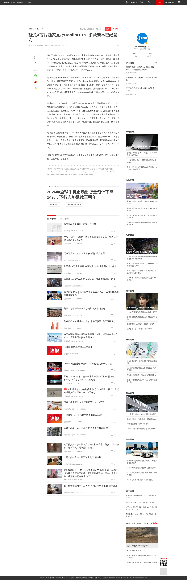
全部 (156, 62)
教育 (139, 523)
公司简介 (71, 578)
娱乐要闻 (130, 291)
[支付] (148, 2)
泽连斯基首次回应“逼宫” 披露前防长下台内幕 (142, 562)
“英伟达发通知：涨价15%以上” (137, 424)
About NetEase (63, 578)
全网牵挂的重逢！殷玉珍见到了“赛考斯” (83, 457)
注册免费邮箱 (169, 2)
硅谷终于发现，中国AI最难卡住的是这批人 (141, 419)
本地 (128, 523)
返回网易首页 (54, 204)
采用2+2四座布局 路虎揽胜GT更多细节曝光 (141, 468)
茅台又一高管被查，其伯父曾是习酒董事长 (141, 375)
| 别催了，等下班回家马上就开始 (140, 502)
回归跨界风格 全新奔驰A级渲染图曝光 (140, 480)
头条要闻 (130, 180)
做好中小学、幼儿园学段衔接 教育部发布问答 (86, 428)
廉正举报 (123, 578)
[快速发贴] (35, 57)
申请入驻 (115, 29)
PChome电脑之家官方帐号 (142, 49)
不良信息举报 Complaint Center (110, 578)
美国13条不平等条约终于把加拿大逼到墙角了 (85, 308)
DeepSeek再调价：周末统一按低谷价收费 (141, 429)
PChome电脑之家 (54, 45)
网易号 (37, 29)
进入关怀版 (28, 2)
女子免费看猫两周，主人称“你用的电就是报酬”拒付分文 (90, 486)
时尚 (133, 523)
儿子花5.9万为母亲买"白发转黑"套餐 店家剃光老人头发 (90, 266)
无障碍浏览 (20, 2)
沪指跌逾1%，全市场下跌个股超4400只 (83, 415)
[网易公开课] (134, 2)
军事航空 (154, 523)
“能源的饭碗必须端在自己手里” (78, 347)
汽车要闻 (130, 439)
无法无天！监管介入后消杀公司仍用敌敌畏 (84, 253)
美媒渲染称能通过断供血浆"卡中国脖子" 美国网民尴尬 (90, 321)
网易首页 (7, 2)
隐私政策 (97, 578)
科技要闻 (130, 393)
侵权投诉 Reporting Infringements (137, 578)
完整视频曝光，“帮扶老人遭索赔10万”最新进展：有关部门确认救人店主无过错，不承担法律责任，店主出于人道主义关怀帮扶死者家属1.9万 (91, 473)
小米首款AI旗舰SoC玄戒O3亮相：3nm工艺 (141, 414)
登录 (160, 2)
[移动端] (127, 2)
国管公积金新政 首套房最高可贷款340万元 (84, 402)
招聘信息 (84, 578)
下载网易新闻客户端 (74, 204)
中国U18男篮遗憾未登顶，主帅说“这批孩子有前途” (88, 363)
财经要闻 (130, 339)
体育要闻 (130, 235)
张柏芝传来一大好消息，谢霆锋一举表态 (140, 324)
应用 (12, 2)
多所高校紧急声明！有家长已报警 (80, 224)
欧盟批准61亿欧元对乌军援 (136, 550)
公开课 (145, 523)
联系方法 (78, 578)
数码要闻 (130, 132)
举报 (117, 45)
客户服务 (91, 578)
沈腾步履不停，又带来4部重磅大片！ (139, 329)
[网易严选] (141, 2)
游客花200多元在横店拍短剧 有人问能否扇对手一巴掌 (90, 279)
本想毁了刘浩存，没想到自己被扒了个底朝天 (142, 312)
